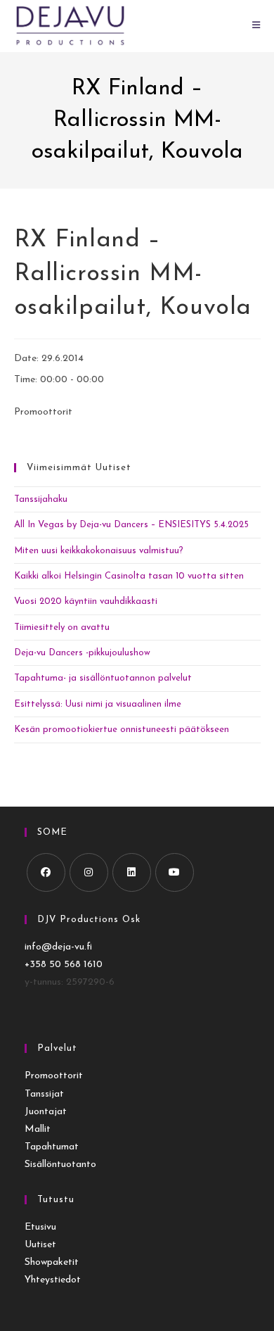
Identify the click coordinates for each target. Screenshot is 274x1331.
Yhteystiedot (53, 1280)
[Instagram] (89, 872)
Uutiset (40, 1244)
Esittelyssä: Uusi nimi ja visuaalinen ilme (97, 704)
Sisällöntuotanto (60, 1164)
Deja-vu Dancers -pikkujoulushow (82, 652)
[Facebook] (46, 872)
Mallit (38, 1129)
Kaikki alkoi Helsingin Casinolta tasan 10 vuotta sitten (129, 576)
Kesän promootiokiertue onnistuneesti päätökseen (121, 729)
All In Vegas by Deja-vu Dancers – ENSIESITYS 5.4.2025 (131, 524)
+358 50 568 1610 (64, 964)
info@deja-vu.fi (58, 947)
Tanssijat (44, 1094)
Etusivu (40, 1227)
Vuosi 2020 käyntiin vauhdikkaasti (85, 601)
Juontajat (46, 1111)
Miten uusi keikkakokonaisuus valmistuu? (98, 550)
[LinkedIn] (131, 872)
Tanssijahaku (40, 499)
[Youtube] (174, 872)
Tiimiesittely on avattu (62, 627)
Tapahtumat (52, 1147)
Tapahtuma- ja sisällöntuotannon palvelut (103, 678)
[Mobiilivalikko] (256, 25)
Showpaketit (52, 1262)
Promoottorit (54, 1076)
